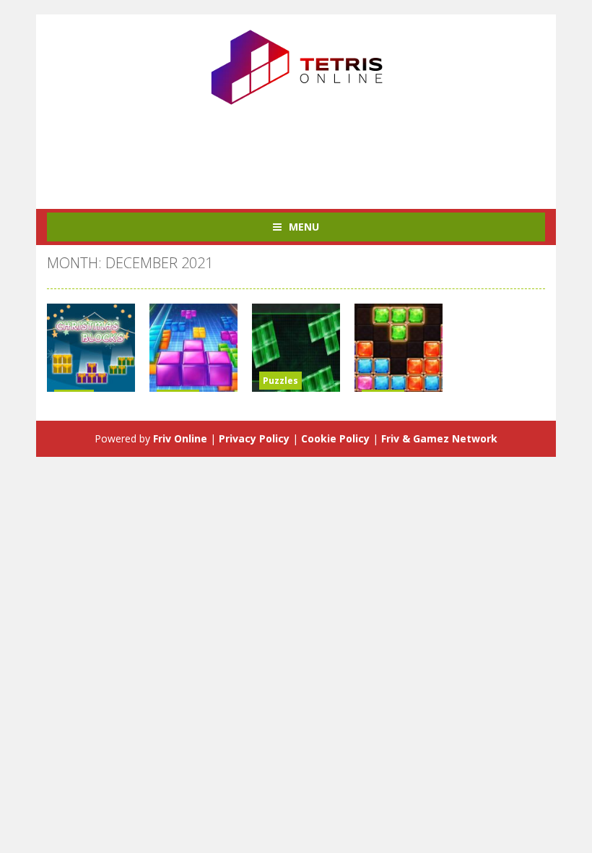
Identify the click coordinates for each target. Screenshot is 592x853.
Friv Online (180, 438)
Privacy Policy (254, 438)
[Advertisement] (310, 151)
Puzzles (280, 380)
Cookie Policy (335, 438)
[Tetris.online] (296, 65)
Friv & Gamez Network (439, 438)
